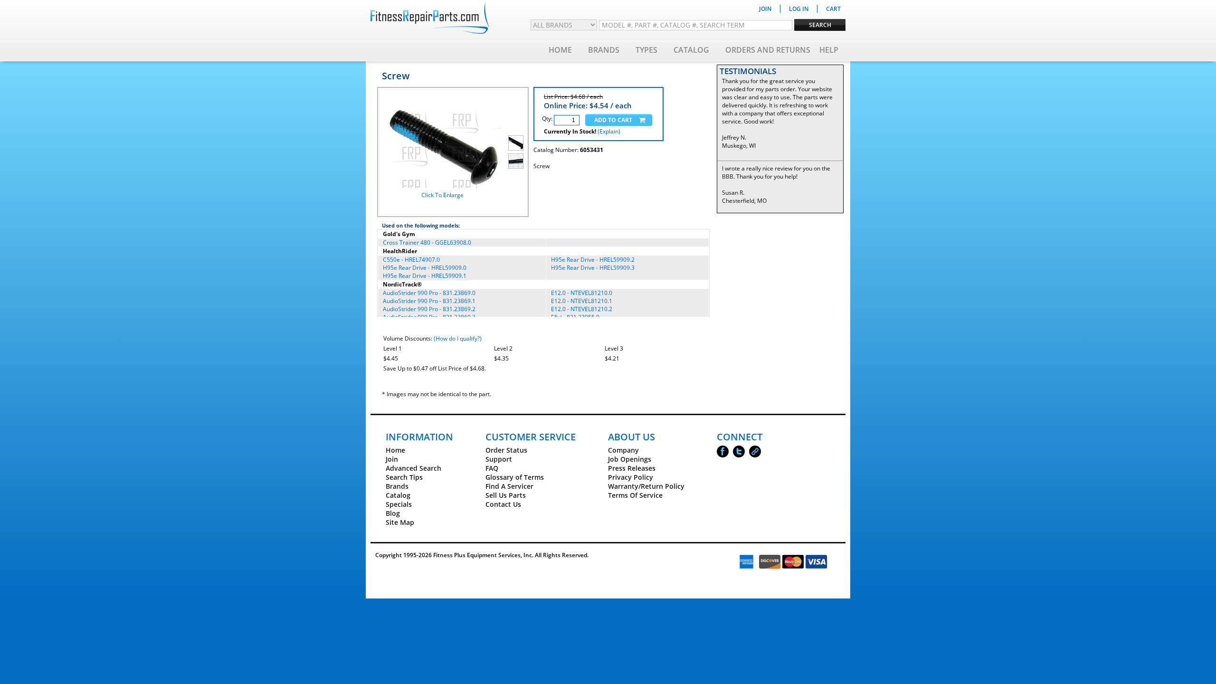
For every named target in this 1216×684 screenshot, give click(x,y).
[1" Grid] (515, 161)
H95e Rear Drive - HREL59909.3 (593, 268)
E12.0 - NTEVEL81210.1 (581, 301)
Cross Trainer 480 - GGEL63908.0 (427, 242)
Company (623, 450)
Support (498, 459)
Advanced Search (413, 468)
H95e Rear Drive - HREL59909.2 (593, 260)
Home (560, 50)
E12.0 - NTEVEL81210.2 (581, 309)
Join (392, 459)
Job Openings (629, 459)
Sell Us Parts (505, 495)
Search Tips (404, 477)
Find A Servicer (509, 486)
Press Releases (632, 468)
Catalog (691, 50)
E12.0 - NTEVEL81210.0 (581, 293)
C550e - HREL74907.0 (411, 260)
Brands (603, 50)
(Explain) (609, 131)
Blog (393, 513)
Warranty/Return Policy (646, 486)
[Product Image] (515, 143)
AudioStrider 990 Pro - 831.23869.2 (429, 309)
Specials (399, 504)
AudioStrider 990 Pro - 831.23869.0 (429, 293)
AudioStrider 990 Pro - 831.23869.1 (429, 301)
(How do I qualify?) (458, 338)
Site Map (400, 522)
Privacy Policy (630, 477)
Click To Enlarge (442, 195)
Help (828, 50)
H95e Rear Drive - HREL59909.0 (424, 268)
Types (646, 50)
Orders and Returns (767, 50)
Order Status (506, 450)
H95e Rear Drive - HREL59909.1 (424, 276)
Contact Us (503, 504)
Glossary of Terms (514, 477)
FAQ (491, 468)
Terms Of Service (635, 495)
